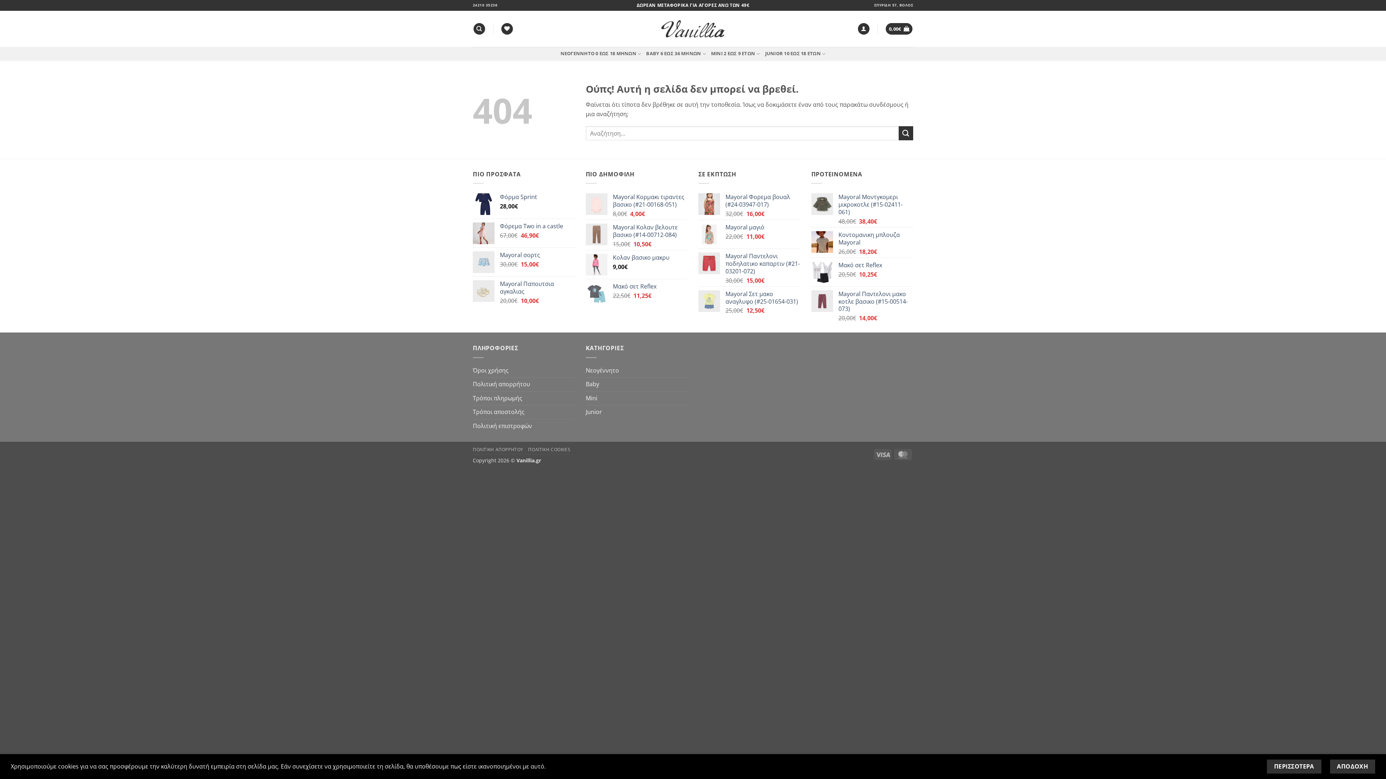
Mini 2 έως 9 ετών (733, 53)
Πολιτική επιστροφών (502, 426)
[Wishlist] (507, 29)
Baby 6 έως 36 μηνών (673, 53)
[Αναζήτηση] (479, 29)
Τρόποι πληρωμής (497, 398)
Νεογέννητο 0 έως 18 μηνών (598, 53)
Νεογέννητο (602, 370)
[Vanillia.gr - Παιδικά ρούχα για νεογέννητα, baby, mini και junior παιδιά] (693, 29)
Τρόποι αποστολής (498, 412)
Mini (591, 398)
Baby (592, 384)
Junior (594, 412)
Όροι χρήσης (491, 370)
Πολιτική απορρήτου (501, 384)
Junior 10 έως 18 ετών (793, 53)
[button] (863, 29)
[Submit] (906, 133)
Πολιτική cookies (549, 449)
